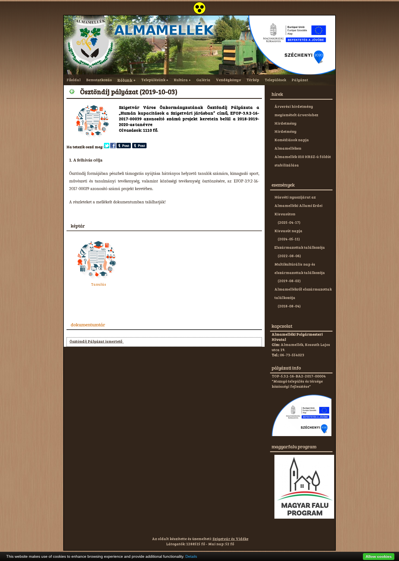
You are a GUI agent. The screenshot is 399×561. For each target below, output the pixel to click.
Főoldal (73, 79)
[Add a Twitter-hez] (106, 146)
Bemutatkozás (99, 79)
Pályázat (300, 79)
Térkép (252, 79)
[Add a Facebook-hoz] (113, 146)
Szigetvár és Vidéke (230, 538)
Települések (275, 79)
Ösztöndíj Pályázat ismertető (96, 341)
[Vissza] (72, 91)
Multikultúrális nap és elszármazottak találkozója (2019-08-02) (299, 272)
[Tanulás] (98, 279)
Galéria (203, 79)
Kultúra (181, 79)
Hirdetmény (285, 123)
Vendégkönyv (228, 79)
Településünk (153, 79)
